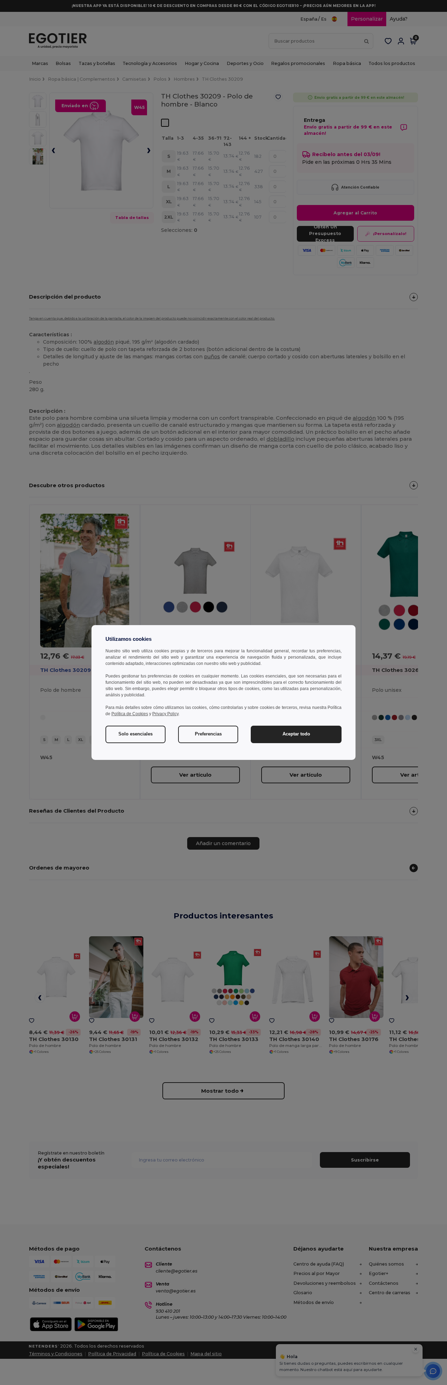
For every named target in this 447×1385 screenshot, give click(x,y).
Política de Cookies (129, 713)
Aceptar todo (296, 734)
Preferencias (208, 734)
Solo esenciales (135, 734)
